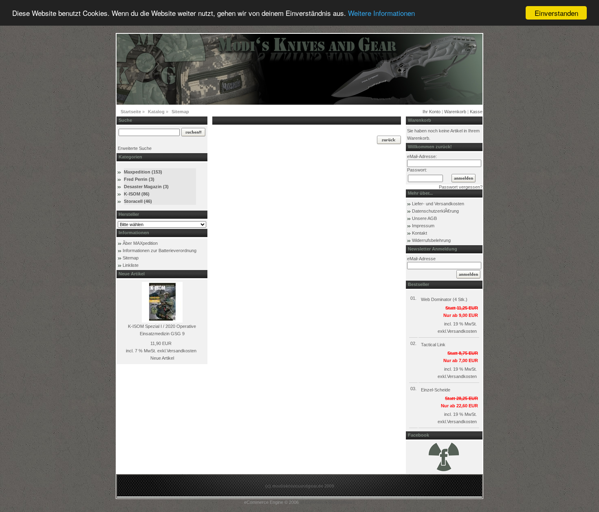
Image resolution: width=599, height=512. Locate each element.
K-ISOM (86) (137, 193)
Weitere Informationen (381, 13)
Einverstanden (556, 13)
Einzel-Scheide (435, 389)
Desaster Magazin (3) (146, 186)
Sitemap (180, 111)
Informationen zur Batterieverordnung (159, 250)
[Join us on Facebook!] (444, 470)
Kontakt (419, 233)
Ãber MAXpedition (140, 243)
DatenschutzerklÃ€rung (435, 211)
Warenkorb (455, 111)
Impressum (423, 225)
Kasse (476, 111)
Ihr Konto (431, 111)
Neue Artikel (162, 358)
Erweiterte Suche (135, 148)
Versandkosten (181, 350)
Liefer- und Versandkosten (438, 203)
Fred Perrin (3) (139, 179)
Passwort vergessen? (460, 187)
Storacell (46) (138, 201)
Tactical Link (433, 344)
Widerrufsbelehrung (431, 240)
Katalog (156, 111)
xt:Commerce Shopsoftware (327, 502)
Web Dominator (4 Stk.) (444, 299)
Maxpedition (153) (143, 171)
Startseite (131, 111)
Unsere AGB (424, 218)
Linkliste (131, 265)
